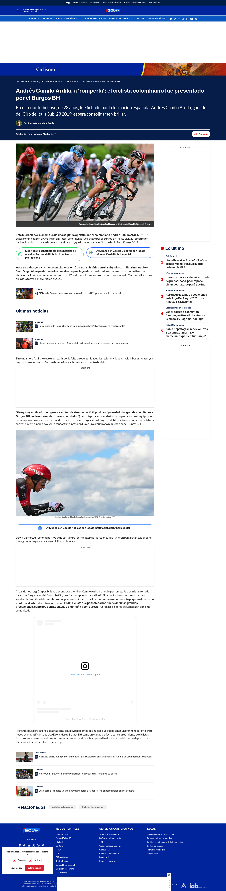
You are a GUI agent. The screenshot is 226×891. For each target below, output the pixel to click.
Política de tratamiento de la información (165, 842)
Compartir (203, 134)
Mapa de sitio (105, 857)
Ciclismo (34, 81)
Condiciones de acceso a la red (160, 834)
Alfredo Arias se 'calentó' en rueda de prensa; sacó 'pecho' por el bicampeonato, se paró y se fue (187, 281)
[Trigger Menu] (18, 10)
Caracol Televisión (64, 838)
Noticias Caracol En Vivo (135, 3)
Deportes (22, 860)
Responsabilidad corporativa (159, 838)
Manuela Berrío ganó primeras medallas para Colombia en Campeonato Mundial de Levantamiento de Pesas (96, 756)
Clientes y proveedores (109, 853)
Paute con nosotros (107, 861)
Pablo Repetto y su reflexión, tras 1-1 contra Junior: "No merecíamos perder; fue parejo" (187, 332)
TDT (101, 842)
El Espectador (62, 857)
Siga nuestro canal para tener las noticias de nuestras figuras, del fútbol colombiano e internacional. (50, 254)
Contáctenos (105, 850)
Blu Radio (60, 842)
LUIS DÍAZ (139, 18)
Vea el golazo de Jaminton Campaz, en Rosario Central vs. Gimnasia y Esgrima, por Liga (186, 315)
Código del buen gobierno (110, 846)
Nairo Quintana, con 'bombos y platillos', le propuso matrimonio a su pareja (78, 773)
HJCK (58, 850)
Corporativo (152, 853)
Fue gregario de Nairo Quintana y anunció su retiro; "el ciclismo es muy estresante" (82, 325)
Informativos (154, 3)
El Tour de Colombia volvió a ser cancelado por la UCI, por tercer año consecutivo (81, 293)
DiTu (58, 853)
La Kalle (59, 846)
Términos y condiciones (157, 850)
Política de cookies (155, 846)
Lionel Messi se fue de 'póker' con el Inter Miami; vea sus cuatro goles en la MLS (187, 263)
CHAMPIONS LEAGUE (95, 18)
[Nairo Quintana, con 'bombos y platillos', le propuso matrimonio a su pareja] (24, 774)
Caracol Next (62, 873)
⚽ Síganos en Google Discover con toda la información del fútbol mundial (120, 252)
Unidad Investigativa (112, 3)
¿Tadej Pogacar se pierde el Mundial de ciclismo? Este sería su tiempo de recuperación (83, 342)
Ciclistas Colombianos (62, 807)
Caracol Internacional (65, 865)
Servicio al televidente (109, 834)
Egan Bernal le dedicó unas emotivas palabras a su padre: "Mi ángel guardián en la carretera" (87, 790)
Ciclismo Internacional (92, 807)
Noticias (38, 860)
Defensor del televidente (110, 838)
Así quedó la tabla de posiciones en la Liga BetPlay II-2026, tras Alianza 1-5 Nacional (186, 298)
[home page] (68, 3)
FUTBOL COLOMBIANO (120, 18)
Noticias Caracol (63, 834)
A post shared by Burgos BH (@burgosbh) (85, 719)
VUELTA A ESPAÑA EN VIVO (69, 18)
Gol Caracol (95, 3)
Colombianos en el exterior (178, 308)
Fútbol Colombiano (175, 273)
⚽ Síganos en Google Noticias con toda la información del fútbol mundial (88, 527)
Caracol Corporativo (65, 869)
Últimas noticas (80, 3)
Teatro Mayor (62, 861)
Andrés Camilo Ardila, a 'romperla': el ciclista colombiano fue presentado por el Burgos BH (81, 81)
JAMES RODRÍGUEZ (157, 18)
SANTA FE (47, 18)
